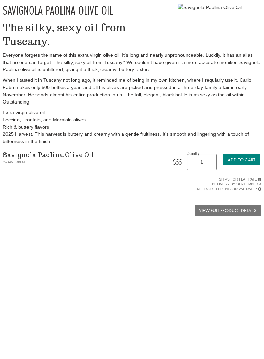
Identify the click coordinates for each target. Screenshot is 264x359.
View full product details (227, 210)
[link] (241, 159)
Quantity (193, 153)
